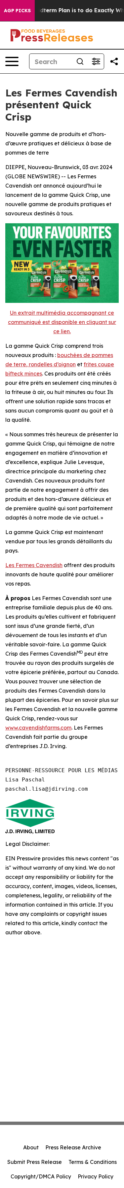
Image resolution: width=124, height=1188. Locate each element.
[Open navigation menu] (12, 61)
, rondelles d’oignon (51, 364)
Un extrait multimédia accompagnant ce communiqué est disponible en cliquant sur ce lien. (62, 322)
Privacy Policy (95, 1176)
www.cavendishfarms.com (38, 727)
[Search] (80, 61)
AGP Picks (17, 11)
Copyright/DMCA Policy (41, 1176)
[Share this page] (114, 61)
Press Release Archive (73, 1147)
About (31, 1147)
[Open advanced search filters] (96, 61)
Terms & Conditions (92, 1162)
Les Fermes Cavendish (33, 565)
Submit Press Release (34, 1162)
